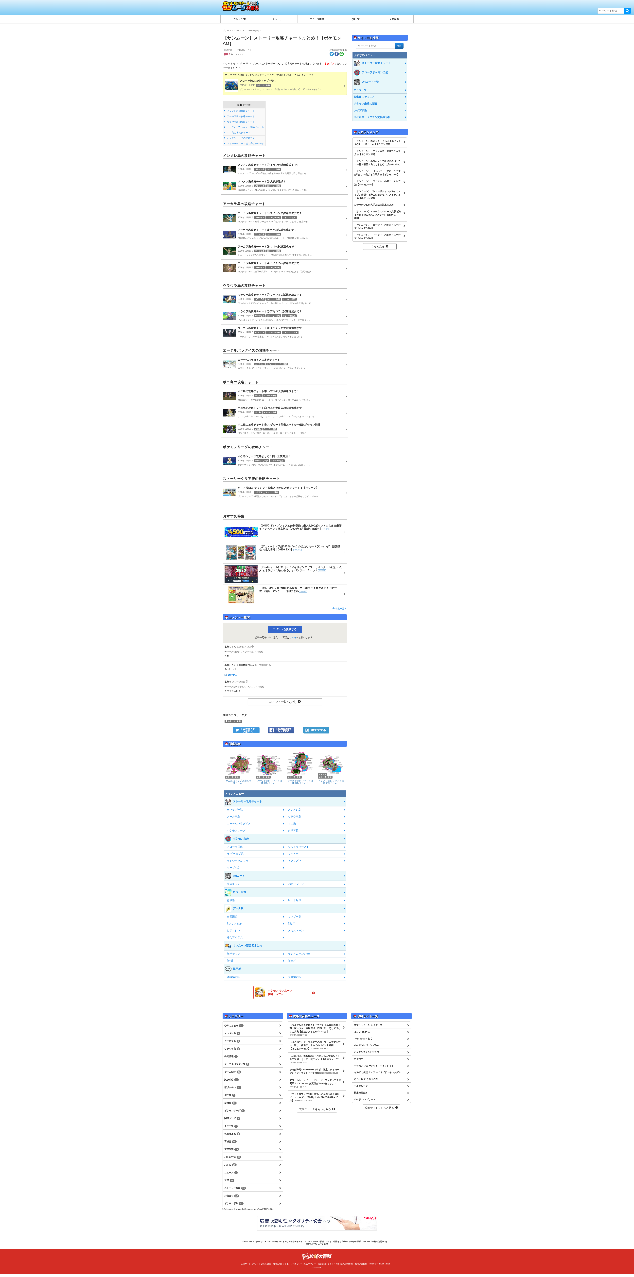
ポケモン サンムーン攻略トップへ (280, 992)
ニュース (230, 1172)
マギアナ (293, 853)
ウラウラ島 (294, 816)
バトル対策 (232, 1157)
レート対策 (294, 900)
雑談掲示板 (233, 977)
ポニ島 (292, 823)
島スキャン (233, 884)
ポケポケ (358, 1058)
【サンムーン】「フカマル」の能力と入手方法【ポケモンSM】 (377, 183)
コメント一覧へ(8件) (282, 701)
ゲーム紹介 (232, 1072)
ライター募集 (333, 1264)
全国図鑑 (232, 916)
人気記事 (394, 19)
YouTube (380, 1264)
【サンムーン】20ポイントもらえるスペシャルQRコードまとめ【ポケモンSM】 (377, 143)
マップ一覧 (294, 916)
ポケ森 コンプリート (364, 1099)
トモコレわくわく (363, 1038)
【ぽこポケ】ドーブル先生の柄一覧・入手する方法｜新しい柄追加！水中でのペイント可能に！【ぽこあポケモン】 (315, 1045)
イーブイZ (233, 867)
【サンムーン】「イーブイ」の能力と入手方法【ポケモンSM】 (377, 236)
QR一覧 (356, 19)
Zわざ (291, 923)
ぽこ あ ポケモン (362, 1031)
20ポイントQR (296, 884)
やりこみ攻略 (233, 1025)
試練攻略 (231, 1079)
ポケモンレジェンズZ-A (366, 1045)
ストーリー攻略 (234, 721)
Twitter (371, 1264)
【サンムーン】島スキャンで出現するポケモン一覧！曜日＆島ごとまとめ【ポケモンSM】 (378, 163)
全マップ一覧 (235, 809)
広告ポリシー (310, 1264)
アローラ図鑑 (317, 19)
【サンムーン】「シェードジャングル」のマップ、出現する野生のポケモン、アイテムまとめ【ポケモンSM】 (377, 194)
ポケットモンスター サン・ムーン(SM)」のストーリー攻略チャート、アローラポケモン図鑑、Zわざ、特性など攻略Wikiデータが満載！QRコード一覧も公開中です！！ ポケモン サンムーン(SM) (317, 1242)
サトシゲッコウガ (237, 860)
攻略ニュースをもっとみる (315, 1109)
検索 (627, 11)
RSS (388, 1264)
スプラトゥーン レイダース (368, 1025)
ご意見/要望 (266, 1264)
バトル (229, 1164)
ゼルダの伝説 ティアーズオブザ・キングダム (377, 1072)
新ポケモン (233, 953)
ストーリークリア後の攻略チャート (245, 143)
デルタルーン (361, 1086)
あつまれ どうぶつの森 (366, 1079)
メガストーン (296, 930)
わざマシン (233, 930)
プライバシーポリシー (292, 1264)
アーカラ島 (233, 816)
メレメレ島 (294, 809)
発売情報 (230, 1056)
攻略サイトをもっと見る (379, 1107)
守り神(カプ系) (235, 853)
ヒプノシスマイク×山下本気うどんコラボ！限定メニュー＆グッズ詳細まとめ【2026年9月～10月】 (314, 1097)
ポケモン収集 (233, 1203)
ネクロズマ (294, 860)
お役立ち (231, 1195)
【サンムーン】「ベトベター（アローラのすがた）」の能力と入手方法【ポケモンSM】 (377, 173)
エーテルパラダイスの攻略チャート (245, 127)
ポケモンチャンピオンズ (366, 1052)
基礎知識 (231, 1149)
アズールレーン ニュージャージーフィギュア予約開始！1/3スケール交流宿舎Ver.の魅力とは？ (315, 1083)
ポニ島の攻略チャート (238, 132)
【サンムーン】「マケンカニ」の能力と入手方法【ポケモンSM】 (377, 153)
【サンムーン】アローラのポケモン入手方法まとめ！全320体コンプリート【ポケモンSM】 (377, 214)
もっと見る (377, 246)
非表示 (247, 104)
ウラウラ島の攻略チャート (240, 121)
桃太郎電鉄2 (360, 1092)
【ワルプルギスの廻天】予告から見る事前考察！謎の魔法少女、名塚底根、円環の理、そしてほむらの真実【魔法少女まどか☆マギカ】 (315, 1030)
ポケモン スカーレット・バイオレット (374, 1065)
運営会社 (322, 1264)
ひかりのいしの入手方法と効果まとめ (374, 204)
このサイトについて (250, 1264)
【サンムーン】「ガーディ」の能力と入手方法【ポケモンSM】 (377, 226)
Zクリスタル (234, 923)
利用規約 (277, 1264)
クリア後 (293, 830)
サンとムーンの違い (300, 953)
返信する (232, 675)
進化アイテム (235, 937)
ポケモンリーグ (236, 830)
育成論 (231, 900)
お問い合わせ (361, 1264)
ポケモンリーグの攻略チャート (242, 138)
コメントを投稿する (285, 629)
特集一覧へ (341, 608)
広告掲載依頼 (347, 1264)
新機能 (229, 1103)
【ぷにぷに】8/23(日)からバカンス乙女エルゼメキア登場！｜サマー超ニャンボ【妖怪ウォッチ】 (315, 1059)
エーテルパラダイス (239, 823)
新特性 (231, 960)
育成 (228, 1180)
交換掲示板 (294, 977)
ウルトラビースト (298, 846)
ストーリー (278, 19)
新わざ (292, 960)
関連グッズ (231, 1118)
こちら (292, 637)
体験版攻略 (231, 1133)
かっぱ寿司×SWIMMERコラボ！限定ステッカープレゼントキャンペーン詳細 (314, 1071)
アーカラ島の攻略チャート (240, 116)
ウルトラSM (239, 19)
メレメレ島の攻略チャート (240, 111)
